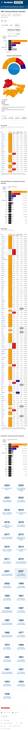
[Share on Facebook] (5, 21)
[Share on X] (2, 21)
